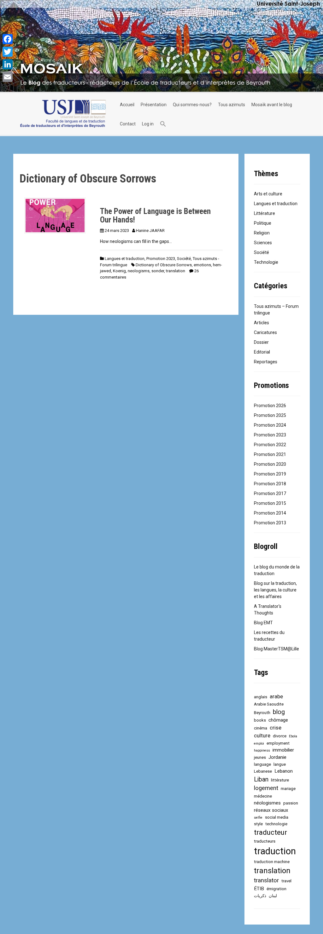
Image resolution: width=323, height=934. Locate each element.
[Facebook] (7, 39)
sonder (157, 270)
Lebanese (263, 771)
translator (266, 880)
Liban (261, 779)
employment (278, 743)
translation (175, 270)
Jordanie (277, 757)
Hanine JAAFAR (150, 230)
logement (266, 788)
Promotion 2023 (160, 258)
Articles (261, 322)
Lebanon (283, 771)
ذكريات (260, 895)
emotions (202, 264)
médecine (263, 796)
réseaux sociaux (271, 810)
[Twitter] (7, 51)
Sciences (263, 242)
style (258, 824)
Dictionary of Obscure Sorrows (164, 264)
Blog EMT (263, 622)
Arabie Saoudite (269, 704)
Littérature (264, 213)
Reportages (265, 361)
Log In (148, 123)
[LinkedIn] (7, 64)
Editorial (262, 352)
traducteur (270, 832)
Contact (128, 123)
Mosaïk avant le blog (271, 104)
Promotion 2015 (270, 503)
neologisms (139, 270)
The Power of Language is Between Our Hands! (155, 216)
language (262, 764)
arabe (276, 696)
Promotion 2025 (270, 415)
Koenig (119, 270)
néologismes (267, 803)
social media (276, 817)
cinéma (260, 728)
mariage (288, 788)
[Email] (7, 77)
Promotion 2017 (270, 493)
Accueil (127, 104)
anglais (260, 697)
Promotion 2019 (270, 473)
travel (286, 881)
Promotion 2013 (270, 522)
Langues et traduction (124, 258)
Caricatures (265, 332)
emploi (259, 743)
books (260, 720)
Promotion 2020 (270, 464)
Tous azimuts (231, 104)
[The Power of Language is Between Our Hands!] (55, 215)
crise (275, 727)
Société (184, 258)
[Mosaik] (62, 114)
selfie (258, 818)
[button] (163, 124)
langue (279, 764)
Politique (262, 223)
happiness (262, 750)
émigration (276, 888)
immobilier (283, 750)
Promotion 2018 (270, 483)
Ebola (293, 736)
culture (262, 735)
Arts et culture (268, 193)
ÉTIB (259, 888)
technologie (276, 824)
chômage (278, 720)
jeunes (260, 757)
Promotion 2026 (270, 405)
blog (279, 712)
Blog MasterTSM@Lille (276, 648)
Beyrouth (262, 712)
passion (290, 803)
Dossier (261, 342)
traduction (275, 851)
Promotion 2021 (270, 454)
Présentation (154, 104)
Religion (262, 232)
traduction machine (272, 861)
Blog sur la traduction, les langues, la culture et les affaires (275, 590)
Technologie (266, 262)
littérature (280, 780)
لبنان (273, 895)
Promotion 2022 (270, 444)
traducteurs (264, 841)
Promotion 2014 (270, 513)
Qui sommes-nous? (192, 104)
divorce (279, 736)
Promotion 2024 (270, 425)
